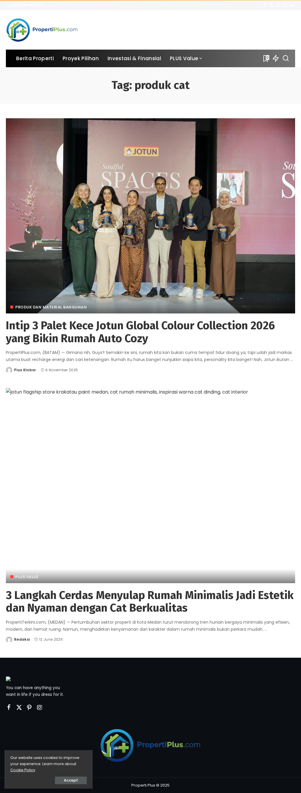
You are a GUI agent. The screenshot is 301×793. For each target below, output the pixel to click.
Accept (71, 780)
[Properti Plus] (42, 29)
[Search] (285, 58)
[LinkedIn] (291, 5)
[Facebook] (264, 5)
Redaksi (22, 639)
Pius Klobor (25, 369)
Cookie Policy (22, 769)
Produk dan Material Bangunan (51, 307)
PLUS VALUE (27, 577)
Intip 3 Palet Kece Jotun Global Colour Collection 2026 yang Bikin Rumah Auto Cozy (140, 332)
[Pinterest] (278, 5)
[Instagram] (285, 5)
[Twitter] (271, 5)
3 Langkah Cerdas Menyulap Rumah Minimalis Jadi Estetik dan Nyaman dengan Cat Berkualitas (150, 601)
